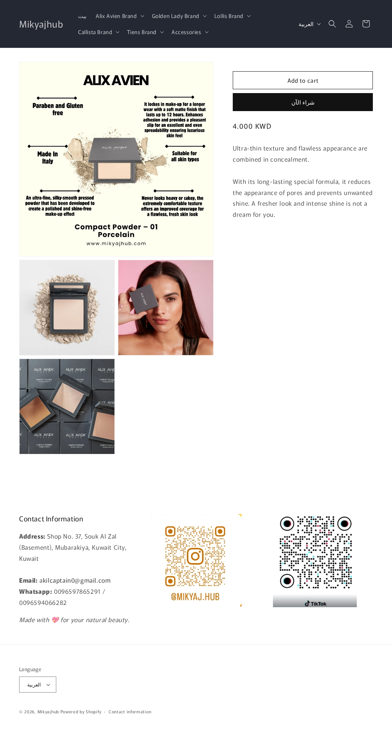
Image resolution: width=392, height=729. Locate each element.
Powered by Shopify (80, 711)
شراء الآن (303, 102)
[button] (119, 16)
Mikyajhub (48, 711)
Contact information (130, 711)
